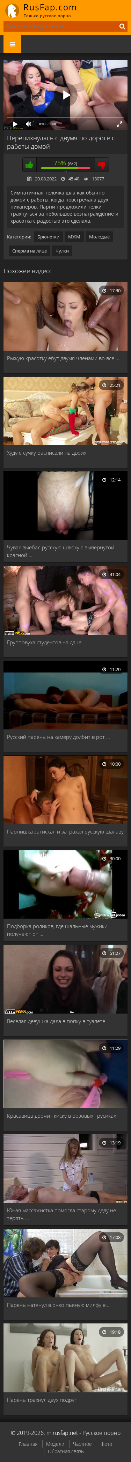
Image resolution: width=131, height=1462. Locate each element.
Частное (82, 1444)
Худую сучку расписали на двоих (46, 452)
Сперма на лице (29, 251)
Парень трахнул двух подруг (42, 1399)
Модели (55, 1444)
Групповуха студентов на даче (44, 642)
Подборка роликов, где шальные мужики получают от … (57, 929)
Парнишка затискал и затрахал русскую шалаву (65, 831)
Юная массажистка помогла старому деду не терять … (61, 1214)
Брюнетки (48, 237)
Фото (106, 1444)
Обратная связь (66, 1451)
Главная (28, 1444)
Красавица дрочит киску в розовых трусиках (61, 1115)
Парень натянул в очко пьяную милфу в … (59, 1304)
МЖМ (74, 237)
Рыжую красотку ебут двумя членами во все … (63, 358)
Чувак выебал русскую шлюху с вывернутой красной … (60, 551)
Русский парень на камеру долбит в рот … (58, 736)
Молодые (99, 237)
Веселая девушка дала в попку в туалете (56, 1020)
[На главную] (45, 10)
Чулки (62, 251)
